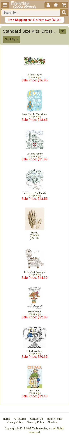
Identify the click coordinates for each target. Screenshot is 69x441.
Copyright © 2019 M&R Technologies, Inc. (28, 428)
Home (6, 418)
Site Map (53, 422)
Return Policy (54, 418)
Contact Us (36, 418)
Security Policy (35, 422)
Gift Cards (20, 418)
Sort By (10, 39)
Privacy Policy (15, 422)
